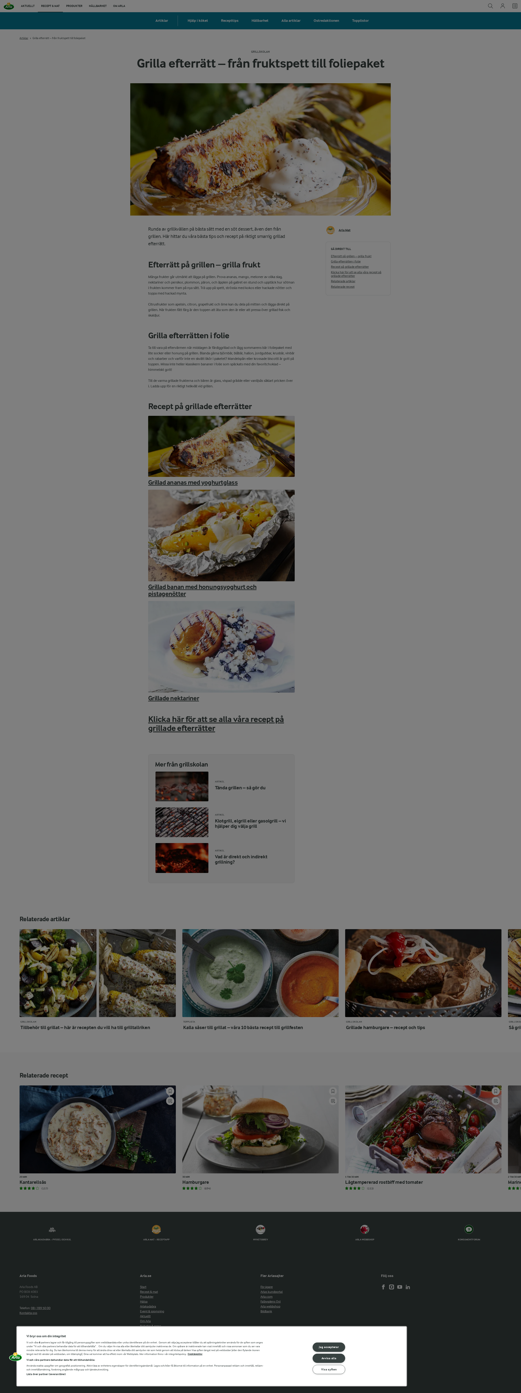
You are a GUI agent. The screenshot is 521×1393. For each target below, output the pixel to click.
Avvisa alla (329, 1358)
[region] (211, 1356)
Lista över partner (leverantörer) (46, 1374)
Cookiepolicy (195, 1354)
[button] (15, 1358)
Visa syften (329, 1369)
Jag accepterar (329, 1347)
